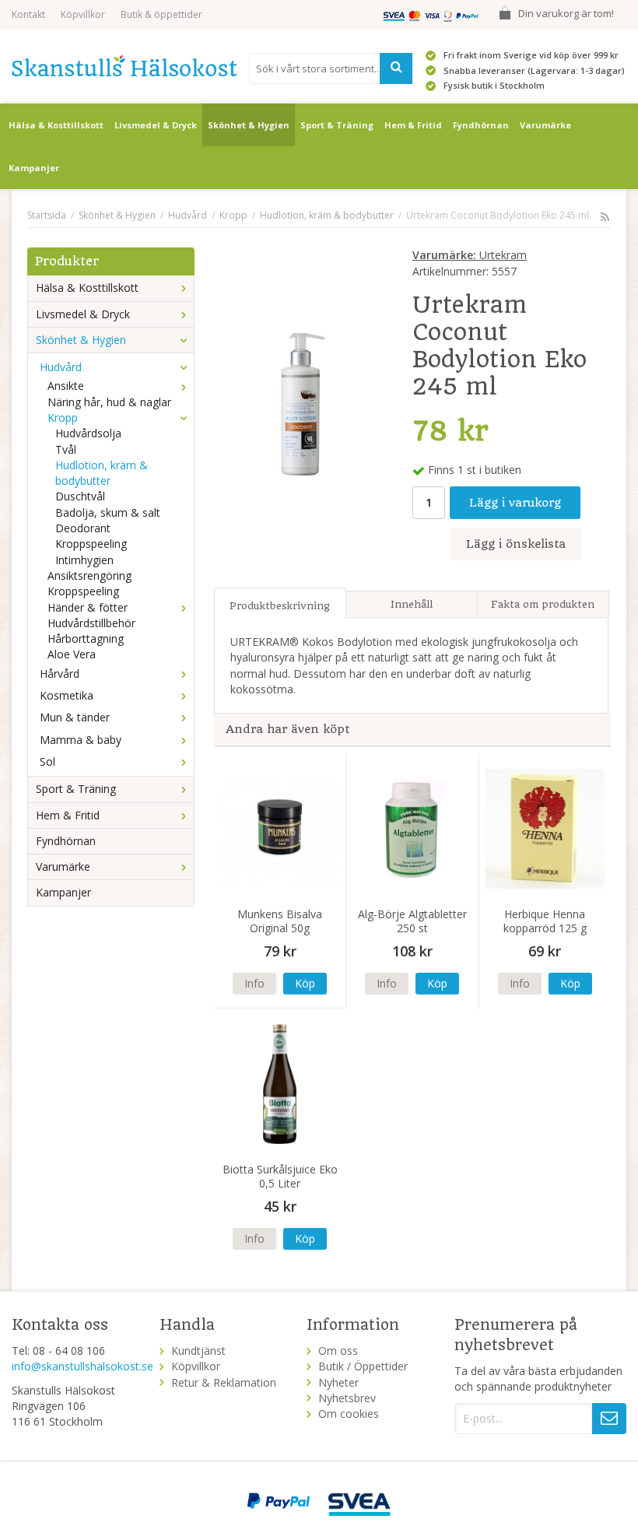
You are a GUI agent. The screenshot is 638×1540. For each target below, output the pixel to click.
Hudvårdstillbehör (91, 623)
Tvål (65, 449)
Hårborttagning (85, 638)
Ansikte (65, 385)
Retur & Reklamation (223, 1382)
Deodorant (82, 528)
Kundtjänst (198, 1350)
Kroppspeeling (91, 543)
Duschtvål (80, 496)
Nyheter (338, 1382)
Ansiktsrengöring (89, 575)
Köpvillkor (83, 14)
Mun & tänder (75, 717)
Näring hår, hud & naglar (109, 402)
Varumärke (545, 125)
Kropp (62, 417)
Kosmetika (66, 695)
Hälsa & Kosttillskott (56, 125)
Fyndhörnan (481, 125)
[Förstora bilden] (303, 402)
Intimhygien (84, 560)
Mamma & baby (80, 739)
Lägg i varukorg (515, 503)
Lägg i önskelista (516, 544)
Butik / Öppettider (363, 1366)
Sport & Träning (336, 125)
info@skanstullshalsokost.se (82, 1366)
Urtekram (469, 254)
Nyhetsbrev (347, 1398)
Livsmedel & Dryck (155, 125)
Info (254, 983)
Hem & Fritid (413, 125)
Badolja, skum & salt (107, 512)
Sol (47, 761)
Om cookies (348, 1413)
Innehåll (412, 604)
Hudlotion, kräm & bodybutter (101, 473)
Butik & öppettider (161, 14)
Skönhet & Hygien (248, 125)
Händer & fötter (87, 607)
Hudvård (61, 367)
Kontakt (28, 14)
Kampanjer (34, 168)
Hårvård (59, 673)
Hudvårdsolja (88, 433)
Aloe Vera (71, 654)
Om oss (338, 1350)
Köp (305, 983)
